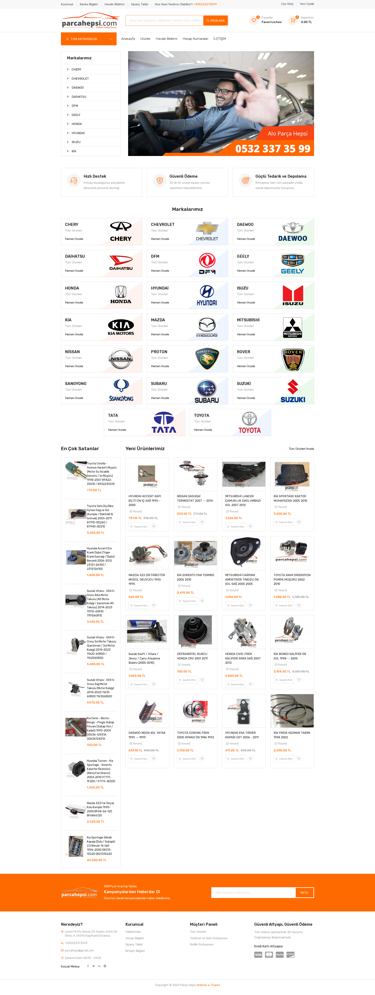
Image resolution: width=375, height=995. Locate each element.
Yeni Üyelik (307, 4)
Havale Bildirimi (114, 4)
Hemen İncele (74, 239)
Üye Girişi (287, 4)
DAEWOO (77, 87)
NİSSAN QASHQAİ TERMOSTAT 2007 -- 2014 (195, 498)
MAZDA (158, 320)
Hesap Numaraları (195, 38)
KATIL (305, 892)
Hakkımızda (132, 932)
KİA (73, 151)
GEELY (75, 115)
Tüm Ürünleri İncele (301, 449)
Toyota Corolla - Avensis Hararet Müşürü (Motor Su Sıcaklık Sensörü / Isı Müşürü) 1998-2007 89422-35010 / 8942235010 (102, 474)
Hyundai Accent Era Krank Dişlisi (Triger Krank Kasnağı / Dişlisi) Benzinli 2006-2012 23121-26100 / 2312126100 (101, 559)
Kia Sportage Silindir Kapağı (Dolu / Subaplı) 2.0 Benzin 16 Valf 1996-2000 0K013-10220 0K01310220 (101, 846)
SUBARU (159, 383)
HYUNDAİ (78, 133)
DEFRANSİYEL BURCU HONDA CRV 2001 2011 (192, 656)
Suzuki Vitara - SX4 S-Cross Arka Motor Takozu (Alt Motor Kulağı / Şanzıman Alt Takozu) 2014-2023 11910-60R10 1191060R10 (101, 603)
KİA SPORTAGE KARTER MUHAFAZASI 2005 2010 (290, 498)
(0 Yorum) (135, 511)
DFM (74, 106)
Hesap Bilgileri (134, 938)
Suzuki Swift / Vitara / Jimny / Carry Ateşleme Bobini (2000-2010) (144, 658)
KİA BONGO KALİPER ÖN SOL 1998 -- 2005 (290, 656)
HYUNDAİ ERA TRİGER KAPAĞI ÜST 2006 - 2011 (242, 735)
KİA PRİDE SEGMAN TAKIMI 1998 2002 (292, 735)
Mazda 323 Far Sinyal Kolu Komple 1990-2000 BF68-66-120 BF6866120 (100, 809)
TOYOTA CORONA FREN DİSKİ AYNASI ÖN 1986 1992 (195, 735)
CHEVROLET (80, 78)
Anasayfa (128, 38)
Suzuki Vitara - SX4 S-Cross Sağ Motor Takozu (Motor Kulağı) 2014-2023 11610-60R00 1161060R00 (101, 688)
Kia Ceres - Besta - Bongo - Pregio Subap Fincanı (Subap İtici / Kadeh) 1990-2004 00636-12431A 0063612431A (100, 728)
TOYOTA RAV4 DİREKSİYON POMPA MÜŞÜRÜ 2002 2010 (292, 579)
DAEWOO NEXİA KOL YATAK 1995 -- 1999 (147, 735)
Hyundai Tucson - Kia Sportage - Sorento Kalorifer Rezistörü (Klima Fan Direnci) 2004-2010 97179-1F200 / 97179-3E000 (101, 771)
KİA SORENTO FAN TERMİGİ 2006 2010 (195, 577)
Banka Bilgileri (89, 4)
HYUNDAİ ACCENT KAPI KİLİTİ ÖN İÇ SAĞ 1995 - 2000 (145, 500)
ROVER (243, 351)
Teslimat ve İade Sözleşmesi (209, 938)
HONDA (76, 124)
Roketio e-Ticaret (208, 985)
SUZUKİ (244, 383)
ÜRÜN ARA (217, 20)
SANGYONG (76, 383)
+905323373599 (76, 943)
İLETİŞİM (219, 38)
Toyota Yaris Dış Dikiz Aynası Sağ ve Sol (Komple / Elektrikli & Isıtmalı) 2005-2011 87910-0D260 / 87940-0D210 (100, 516)
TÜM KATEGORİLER (83, 39)
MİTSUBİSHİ (248, 320)
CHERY (76, 69)
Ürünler (145, 38)
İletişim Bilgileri (135, 951)
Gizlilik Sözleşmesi (201, 944)
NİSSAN (72, 351)
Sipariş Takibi (139, 4)
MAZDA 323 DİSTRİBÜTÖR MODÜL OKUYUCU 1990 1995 (147, 579)
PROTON (159, 351)
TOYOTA (201, 415)
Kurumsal (67, 4)
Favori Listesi (269, 20)
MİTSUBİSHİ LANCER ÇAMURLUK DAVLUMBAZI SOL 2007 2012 (243, 500)
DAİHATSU (78, 97)
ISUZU (75, 142)
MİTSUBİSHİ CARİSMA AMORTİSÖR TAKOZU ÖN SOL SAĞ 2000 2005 (242, 579)
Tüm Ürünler (198, 932)
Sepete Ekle (140, 526)
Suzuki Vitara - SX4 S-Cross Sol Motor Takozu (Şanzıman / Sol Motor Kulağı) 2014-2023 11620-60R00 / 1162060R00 (101, 648)
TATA (113, 415)
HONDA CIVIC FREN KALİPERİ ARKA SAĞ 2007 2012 (243, 658)
